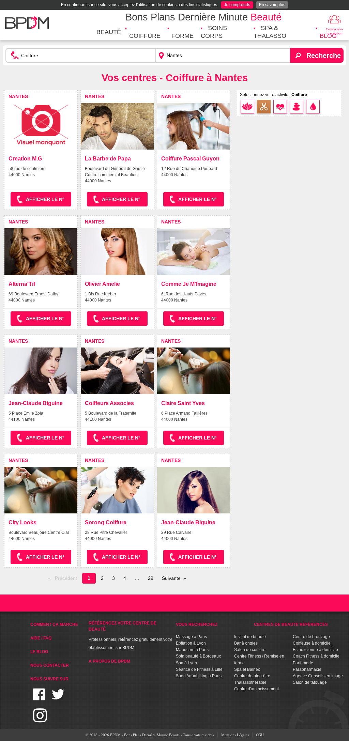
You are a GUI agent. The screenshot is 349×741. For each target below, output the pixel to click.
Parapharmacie (307, 669)
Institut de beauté (250, 636)
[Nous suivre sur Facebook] (39, 698)
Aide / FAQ (40, 638)
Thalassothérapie (250, 682)
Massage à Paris (191, 636)
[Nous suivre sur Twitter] (58, 698)
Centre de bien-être (252, 676)
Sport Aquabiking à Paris (199, 676)
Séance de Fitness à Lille (199, 669)
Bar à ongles (246, 643)
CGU (260, 734)
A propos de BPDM (109, 661)
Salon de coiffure (249, 649)
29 (150, 578)
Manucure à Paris (192, 649)
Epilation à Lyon (191, 643)
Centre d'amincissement (256, 688)
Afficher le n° (45, 199)
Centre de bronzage (311, 636)
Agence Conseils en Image (318, 676)
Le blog (39, 651)
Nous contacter (49, 665)
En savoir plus (272, 4)
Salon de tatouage (310, 682)
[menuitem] (108, 32)
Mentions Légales (235, 734)
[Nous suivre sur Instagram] (40, 719)
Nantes (18, 96)
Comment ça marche (54, 624)
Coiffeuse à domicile (312, 643)
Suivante (171, 578)
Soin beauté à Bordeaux (198, 656)
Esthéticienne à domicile (315, 649)
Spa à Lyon (186, 663)
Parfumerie (303, 663)
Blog (328, 35)
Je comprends (237, 4)
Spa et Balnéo (247, 669)
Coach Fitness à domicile (316, 656)
